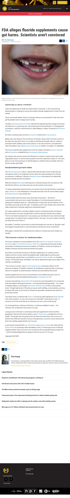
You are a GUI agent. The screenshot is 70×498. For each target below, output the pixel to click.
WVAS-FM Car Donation (29, 469)
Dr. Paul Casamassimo (33, 266)
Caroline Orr (13, 191)
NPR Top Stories (11, 342)
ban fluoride (59, 297)
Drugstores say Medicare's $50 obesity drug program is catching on (22, 378)
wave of (31, 297)
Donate (63, 3)
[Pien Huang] (5, 359)
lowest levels (9, 327)
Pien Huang (10, 40)
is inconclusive (51, 135)
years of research (57, 150)
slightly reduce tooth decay (29, 146)
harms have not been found (36, 286)
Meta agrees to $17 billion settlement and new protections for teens (23, 407)
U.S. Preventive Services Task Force (28, 244)
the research (32, 135)
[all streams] (67, 8)
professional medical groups (38, 152)
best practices (13, 152)
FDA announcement (14, 172)
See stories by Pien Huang (20, 366)
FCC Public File (29, 474)
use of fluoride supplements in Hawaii (38, 325)
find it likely (21, 183)
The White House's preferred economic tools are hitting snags (21, 389)
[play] (4, 9)
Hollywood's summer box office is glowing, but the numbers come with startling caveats (29, 401)
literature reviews (36, 176)
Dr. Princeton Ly (42, 314)
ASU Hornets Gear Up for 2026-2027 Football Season (18, 384)
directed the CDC (26, 281)
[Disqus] (35, 440)
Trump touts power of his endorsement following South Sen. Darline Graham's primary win (29, 395)
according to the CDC (45, 277)
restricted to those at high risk (45, 257)
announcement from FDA (21, 124)
